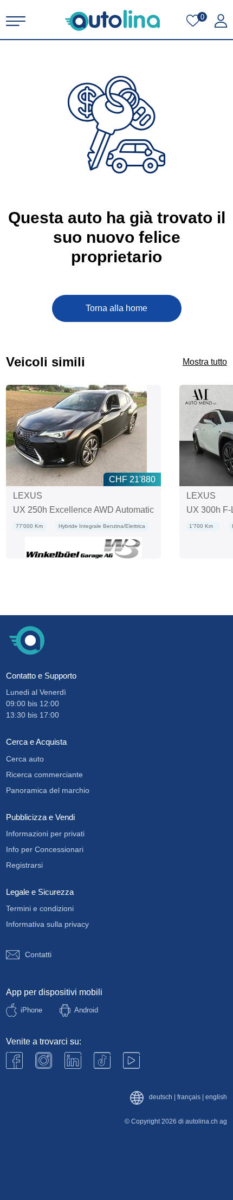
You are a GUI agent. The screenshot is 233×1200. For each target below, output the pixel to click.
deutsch (160, 1097)
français (188, 1097)
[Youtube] (43, 1060)
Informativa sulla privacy (47, 924)
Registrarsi (24, 865)
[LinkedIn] (72, 1060)
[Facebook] (14, 1060)
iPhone (31, 1010)
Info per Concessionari (44, 849)
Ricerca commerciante (44, 774)
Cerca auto (25, 758)
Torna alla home (116, 308)
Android (86, 1010)
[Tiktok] (102, 1060)
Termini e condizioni (40, 908)
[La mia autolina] (221, 21)
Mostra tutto (205, 361)
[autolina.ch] (112, 20)
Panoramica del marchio (47, 790)
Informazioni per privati (45, 833)
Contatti (38, 954)
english (216, 1097)
